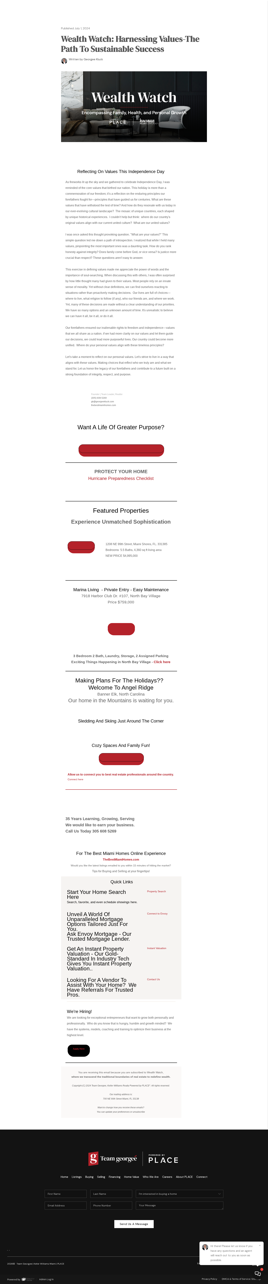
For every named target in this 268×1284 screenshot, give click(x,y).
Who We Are (232, 133)
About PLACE (230, 156)
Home (246, 29)
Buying (236, 52)
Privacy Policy (209, 1279)
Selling (234, 64)
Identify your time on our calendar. (121, 757)
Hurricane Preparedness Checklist (121, 478)
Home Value (131, 1177)
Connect (239, 167)
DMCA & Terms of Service (236, 1279)
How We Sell (238, 213)
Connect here (75, 779)
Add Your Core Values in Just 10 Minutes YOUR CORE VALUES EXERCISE (121, 448)
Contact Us (153, 979)
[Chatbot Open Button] (258, 1274)
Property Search (156, 891)
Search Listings (223, 41)
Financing (115, 1177)
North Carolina (224, 75)
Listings (77, 1177)
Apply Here (79, 1049)
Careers (240, 178)
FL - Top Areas (218, 110)
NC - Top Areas (218, 121)
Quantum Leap (227, 87)
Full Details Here (81, 545)
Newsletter (232, 190)
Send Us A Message (134, 1224)
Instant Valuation (156, 948)
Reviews (240, 144)
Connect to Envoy (157, 913)
